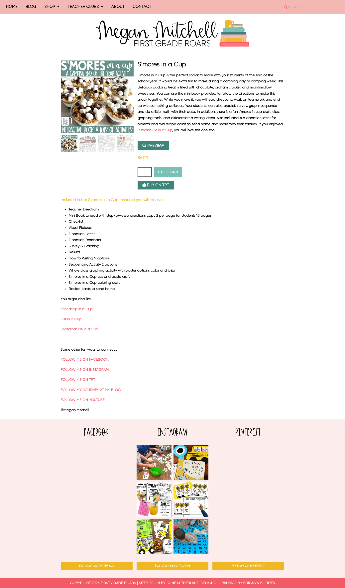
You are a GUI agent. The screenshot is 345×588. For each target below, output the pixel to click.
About (118, 6)
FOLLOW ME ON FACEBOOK (84, 359)
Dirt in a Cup (71, 319)
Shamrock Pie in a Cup (79, 329)
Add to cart (168, 172)
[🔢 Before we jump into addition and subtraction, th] (190, 536)
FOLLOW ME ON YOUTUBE (83, 400)
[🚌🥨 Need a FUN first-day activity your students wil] (154, 536)
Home (12, 6)
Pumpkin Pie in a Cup (155, 130)
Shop (49, 6)
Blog (31, 6)
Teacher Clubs (83, 6)
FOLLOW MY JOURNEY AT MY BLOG (91, 390)
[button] (153, 145)
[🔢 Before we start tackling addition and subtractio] (154, 462)
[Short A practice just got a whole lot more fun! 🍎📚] (190, 499)
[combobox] (311, 7)
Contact (142, 6)
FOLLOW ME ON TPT (77, 380)
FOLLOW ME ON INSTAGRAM (85, 370)
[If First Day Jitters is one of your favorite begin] (154, 499)
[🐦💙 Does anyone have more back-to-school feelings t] (190, 462)
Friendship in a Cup (77, 309)
